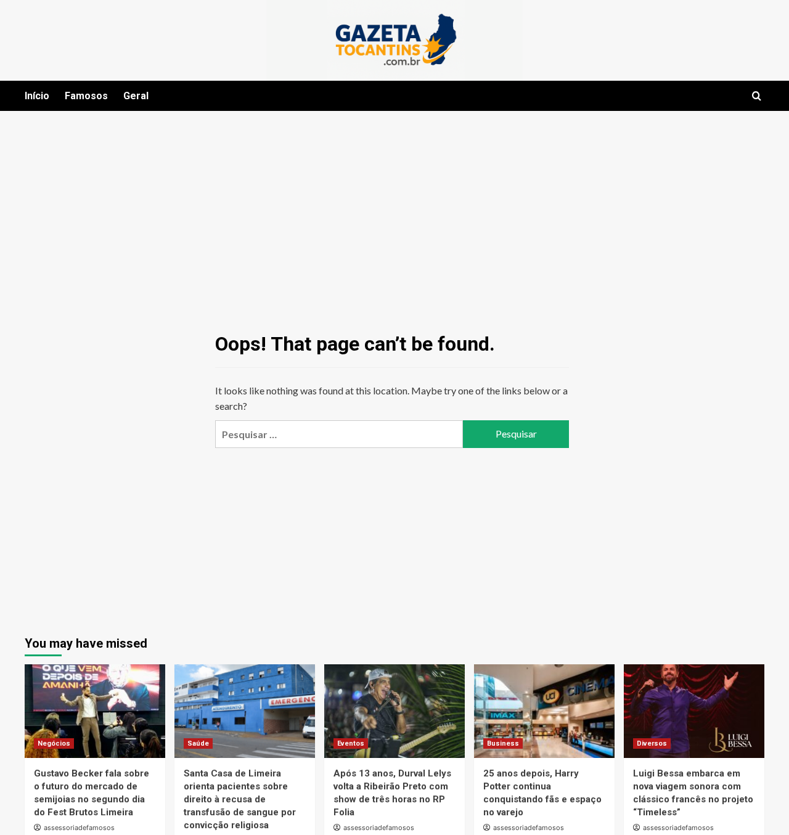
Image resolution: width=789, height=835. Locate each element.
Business (503, 743)
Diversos (652, 743)
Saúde (198, 743)
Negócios (54, 743)
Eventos (350, 743)
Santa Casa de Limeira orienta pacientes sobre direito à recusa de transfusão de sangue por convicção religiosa (240, 799)
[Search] (756, 96)
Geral (136, 96)
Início (37, 96)
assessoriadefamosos (79, 827)
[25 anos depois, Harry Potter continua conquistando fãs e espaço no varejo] (544, 711)
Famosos (86, 96)
